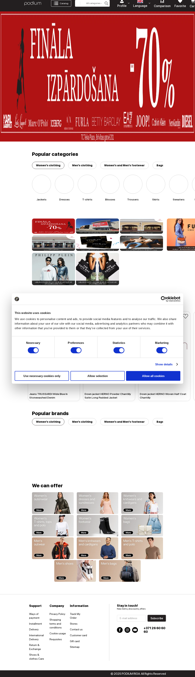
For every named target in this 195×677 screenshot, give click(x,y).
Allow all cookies (153, 375)
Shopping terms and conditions (56, 623)
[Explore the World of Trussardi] (141, 243)
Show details (164, 364)
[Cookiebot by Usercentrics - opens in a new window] (163, 299)
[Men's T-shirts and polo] (142, 548)
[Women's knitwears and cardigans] (142, 503)
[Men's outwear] (53, 548)
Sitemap (75, 646)
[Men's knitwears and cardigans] (97, 548)
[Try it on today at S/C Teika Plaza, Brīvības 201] (97, 226)
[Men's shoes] (75, 571)
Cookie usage (58, 633)
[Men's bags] (120, 571)
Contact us (76, 629)
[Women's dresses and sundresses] (97, 503)
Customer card (78, 635)
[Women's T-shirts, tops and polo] (53, 526)
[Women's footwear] (97, 526)
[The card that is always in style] (97, 243)
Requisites (56, 639)
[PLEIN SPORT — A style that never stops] (53, 269)
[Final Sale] (53, 226)
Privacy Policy (57, 613)
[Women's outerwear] (53, 503)
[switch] (76, 350)
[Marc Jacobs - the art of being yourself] (97, 269)
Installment (35, 623)
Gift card (75, 641)
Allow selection (97, 375)
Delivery (34, 629)
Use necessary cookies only (41, 375)
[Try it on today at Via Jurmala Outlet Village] (141, 226)
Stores (74, 623)
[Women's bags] (142, 526)
